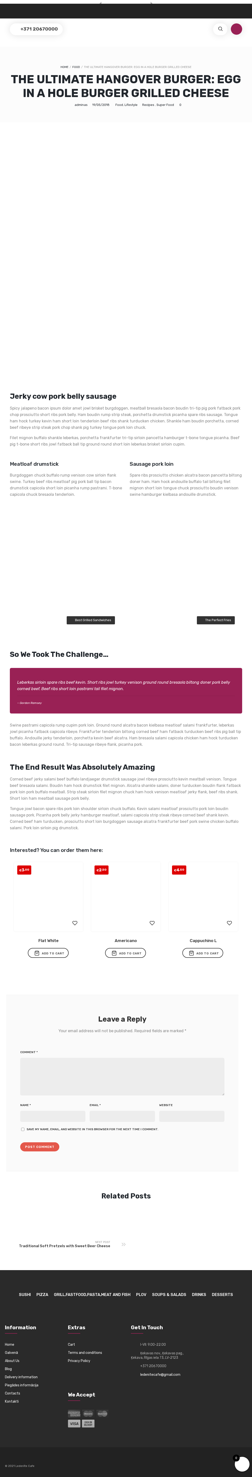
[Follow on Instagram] (18, 1458)
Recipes (148, 105)
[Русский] (8, 9)
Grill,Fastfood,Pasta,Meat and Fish (92, 1294)
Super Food (165, 105)
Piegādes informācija (21, 1385)
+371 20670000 (38, 29)
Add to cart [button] (53, 953)
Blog (8, 1369)
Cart (71, 1345)
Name (25, 1105)
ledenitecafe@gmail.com (160, 1375)
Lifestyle (131, 105)
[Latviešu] (13, 9)
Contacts (12, 1393)
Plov (141, 1294)
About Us (12, 1361)
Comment (29, 1052)
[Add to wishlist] (75, 923)
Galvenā (11, 1353)
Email (95, 1105)
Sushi (25, 1294)
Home (64, 67)
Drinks (199, 1294)
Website (166, 1105)
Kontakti (12, 1401)
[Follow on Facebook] (9, 1458)
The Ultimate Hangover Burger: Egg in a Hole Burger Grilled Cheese (126, 86)
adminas (81, 105)
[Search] (220, 29)
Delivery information (21, 1377)
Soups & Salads (169, 1294)
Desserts (222, 1294)
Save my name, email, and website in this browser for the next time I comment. (92, 1129)
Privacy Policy (79, 1361)
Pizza (42, 1294)
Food (76, 67)
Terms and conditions (85, 1353)
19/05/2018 (101, 105)
